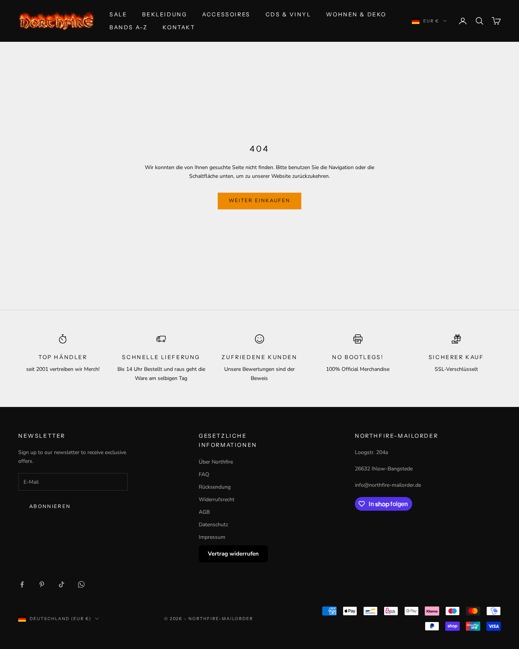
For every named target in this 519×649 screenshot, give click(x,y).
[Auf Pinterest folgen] (42, 584)
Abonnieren (50, 506)
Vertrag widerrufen (233, 553)
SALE (118, 14)
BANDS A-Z (128, 27)
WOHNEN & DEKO (356, 14)
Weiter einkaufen (259, 200)
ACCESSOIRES (226, 14)
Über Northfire (216, 461)
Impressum (212, 537)
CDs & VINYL (288, 14)
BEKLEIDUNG (164, 14)
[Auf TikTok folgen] (61, 584)
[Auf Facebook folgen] (22, 584)
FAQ (204, 474)
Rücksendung (215, 487)
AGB (204, 512)
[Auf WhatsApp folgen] (81, 584)
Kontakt (179, 27)
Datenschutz (213, 524)
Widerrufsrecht (216, 499)
